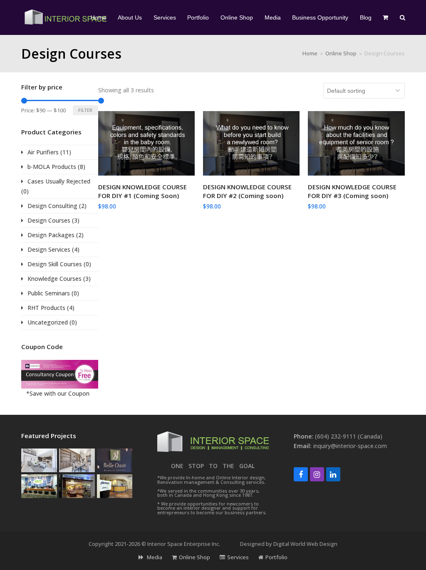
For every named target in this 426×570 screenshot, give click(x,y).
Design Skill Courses (54, 264)
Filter (85, 110)
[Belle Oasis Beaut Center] (115, 459)
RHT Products (46, 308)
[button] (385, 17)
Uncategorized (47, 322)
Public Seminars (48, 293)
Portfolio (276, 557)
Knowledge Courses (54, 279)
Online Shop (194, 557)
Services (238, 557)
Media (154, 557)
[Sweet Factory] (77, 485)
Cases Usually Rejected (58, 181)
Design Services (48, 249)
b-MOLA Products (51, 167)
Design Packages (50, 235)
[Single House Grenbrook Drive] (77, 459)
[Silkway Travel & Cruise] (39, 485)
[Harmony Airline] (115, 485)
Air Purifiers (43, 152)
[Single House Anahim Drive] (39, 459)
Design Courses (48, 220)
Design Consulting (52, 206)
